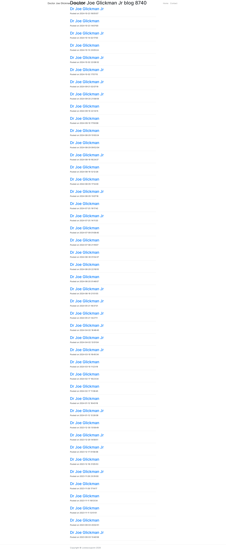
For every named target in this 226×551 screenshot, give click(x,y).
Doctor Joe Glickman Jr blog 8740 (67, 3)
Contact (173, 3)
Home (165, 3)
